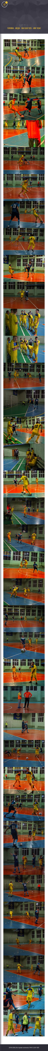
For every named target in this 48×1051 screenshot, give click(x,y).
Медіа (17, 28)
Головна (10, 28)
